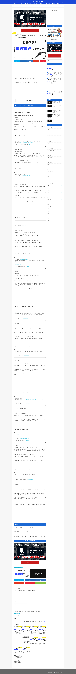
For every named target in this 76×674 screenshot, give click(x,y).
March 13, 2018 (25, 318)
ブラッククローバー (50, 171)
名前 (15, 601)
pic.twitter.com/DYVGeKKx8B (27, 352)
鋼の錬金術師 (49, 215)
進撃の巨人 (58, 3)
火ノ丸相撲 (49, 206)
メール (15, 604)
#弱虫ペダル (22, 142)
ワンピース (21, 3)
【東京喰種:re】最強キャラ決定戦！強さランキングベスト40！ (57, 79)
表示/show (33, 100)
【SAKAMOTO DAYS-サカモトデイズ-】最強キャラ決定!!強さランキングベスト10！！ (54, 116)
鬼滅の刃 (49, 220)
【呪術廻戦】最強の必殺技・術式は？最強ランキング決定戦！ (57, 85)
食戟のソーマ (49, 218)
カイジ (48, 143)
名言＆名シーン (42, 3)
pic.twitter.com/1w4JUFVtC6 (28, 142)
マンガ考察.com (38, 1)
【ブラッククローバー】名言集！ (56, 120)
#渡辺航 (26, 259)
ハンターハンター (16, 3)
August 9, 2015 (25, 225)
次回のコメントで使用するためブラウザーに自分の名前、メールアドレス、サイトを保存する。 (28, 611)
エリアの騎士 (49, 141)
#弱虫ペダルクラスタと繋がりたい (36, 399)
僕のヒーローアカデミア (28, 3)
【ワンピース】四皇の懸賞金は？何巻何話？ (56, 102)
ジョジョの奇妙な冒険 (51, 150)
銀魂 (48, 213)
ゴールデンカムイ (50, 148)
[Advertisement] (30, 72)
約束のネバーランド (50, 208)
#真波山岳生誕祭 (28, 399)
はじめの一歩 (49, 136)
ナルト (48, 164)
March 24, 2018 (30, 479)
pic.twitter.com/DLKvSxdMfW (24, 438)
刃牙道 (48, 185)
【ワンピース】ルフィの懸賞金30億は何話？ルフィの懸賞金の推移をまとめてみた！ (54, 106)
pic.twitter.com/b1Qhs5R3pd (19, 264)
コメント (15, 592)
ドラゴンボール (50, 162)
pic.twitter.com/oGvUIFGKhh (26, 175)
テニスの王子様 (50, 157)
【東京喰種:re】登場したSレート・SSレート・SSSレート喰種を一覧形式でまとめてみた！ (57, 73)
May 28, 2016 (28, 403)
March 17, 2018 (29, 266)
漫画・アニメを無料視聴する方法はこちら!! (30, 562)
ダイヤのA (49, 155)
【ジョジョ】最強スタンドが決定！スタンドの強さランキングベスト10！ (57, 92)
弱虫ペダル (16, 567)
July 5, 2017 (30, 144)
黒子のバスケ (49, 222)
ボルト (48, 176)
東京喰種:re (53, 3)
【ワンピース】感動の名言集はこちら (53, 39)
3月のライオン (50, 127)
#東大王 (16, 434)
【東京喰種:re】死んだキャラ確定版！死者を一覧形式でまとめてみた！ (57, 67)
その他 (48, 134)
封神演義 (49, 197)
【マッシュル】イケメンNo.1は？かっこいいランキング (56, 111)
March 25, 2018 (26, 355)
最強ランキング (48, 3)
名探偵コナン (49, 190)
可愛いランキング (35, 3)
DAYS (48, 129)
